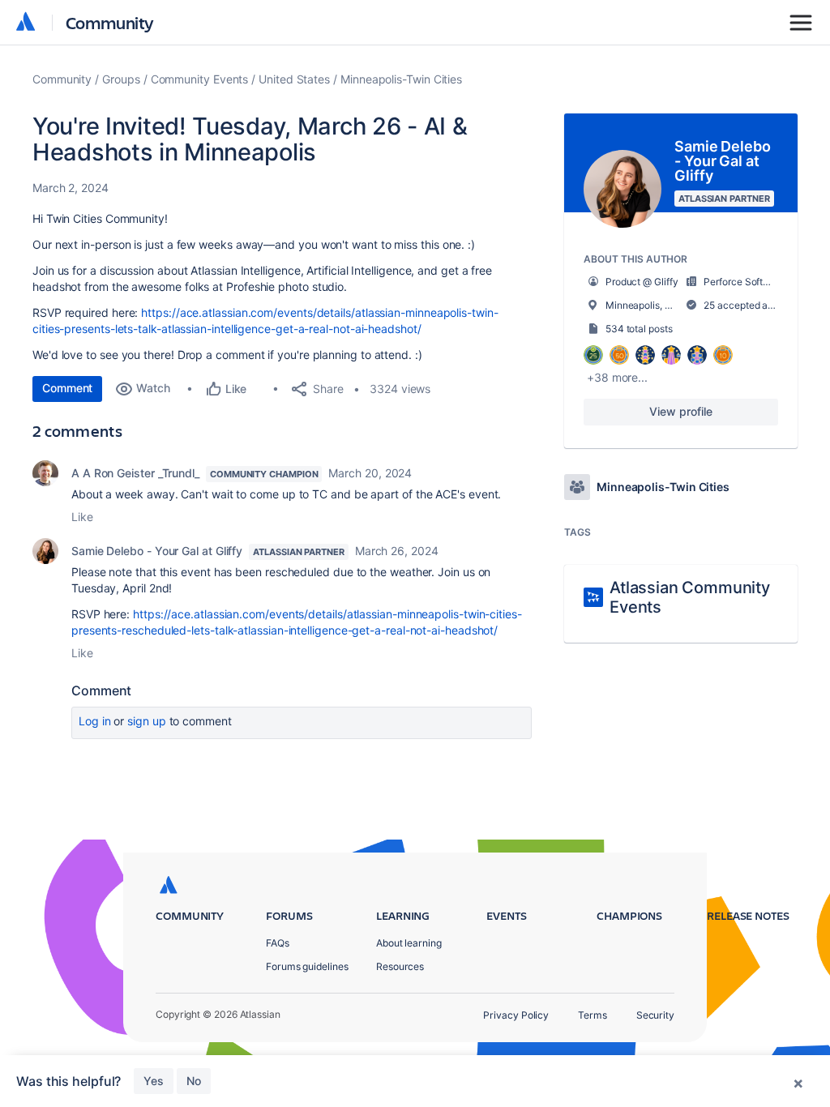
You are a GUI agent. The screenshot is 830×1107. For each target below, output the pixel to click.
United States (294, 79)
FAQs (277, 943)
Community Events (200, 79)
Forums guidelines (307, 966)
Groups (121, 79)
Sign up (146, 721)
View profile (680, 411)
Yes (153, 1081)
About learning (409, 943)
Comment (67, 388)
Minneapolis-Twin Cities (401, 79)
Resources (400, 966)
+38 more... (617, 377)
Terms (592, 1015)
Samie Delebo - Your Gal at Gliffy (156, 551)
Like (82, 517)
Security (655, 1015)
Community (110, 22)
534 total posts (639, 329)
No (193, 1081)
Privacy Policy (516, 1015)
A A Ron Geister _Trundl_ (135, 473)
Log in (95, 721)
